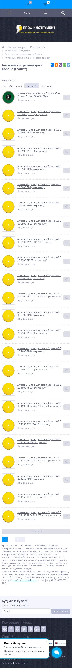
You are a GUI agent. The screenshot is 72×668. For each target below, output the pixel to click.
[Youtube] (30, 629)
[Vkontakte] (4, 629)
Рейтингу (47, 85)
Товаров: (6, 80)
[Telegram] (68, 65)
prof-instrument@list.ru (25, 580)
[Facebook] (11, 629)
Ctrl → (20, 539)
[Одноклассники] (56, 65)
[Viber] (60, 65)
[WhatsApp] (64, 65)
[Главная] (3, 47)
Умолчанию (15, 85)
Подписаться (60, 611)
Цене (30, 85)
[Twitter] (24, 629)
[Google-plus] (37, 629)
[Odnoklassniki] (17, 629)
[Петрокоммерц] (60, 643)
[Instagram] (43, 629)
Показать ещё (36, 531)
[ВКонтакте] (52, 65)
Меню (27, 13)
